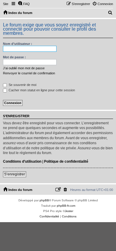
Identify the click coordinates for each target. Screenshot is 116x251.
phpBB (44, 200)
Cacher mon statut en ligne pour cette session (41, 90)
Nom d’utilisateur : (17, 44)
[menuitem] (24, 3)
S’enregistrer (14, 174)
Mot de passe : (14, 57)
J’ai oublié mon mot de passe (24, 68)
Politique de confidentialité (66, 161)
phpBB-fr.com (66, 205)
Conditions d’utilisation (22, 161)
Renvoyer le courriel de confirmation (29, 73)
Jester (69, 211)
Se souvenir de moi (22, 85)
